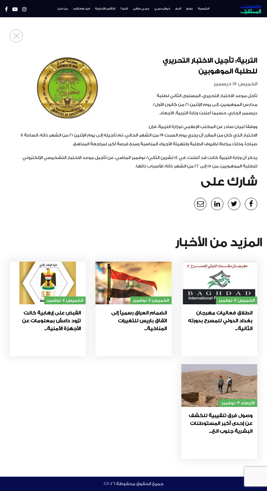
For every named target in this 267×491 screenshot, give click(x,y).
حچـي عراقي (141, 8)
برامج (189, 8)
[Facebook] (6, 9)
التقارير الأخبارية (105, 8)
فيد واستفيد (81, 8)
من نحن (63, 8)
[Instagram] (24, 9)
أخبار (178, 8)
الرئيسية (203, 8)
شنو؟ (124, 8)
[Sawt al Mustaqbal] (240, 8)
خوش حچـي (162, 8)
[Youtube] (15, 9)
